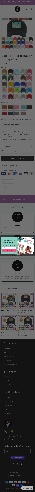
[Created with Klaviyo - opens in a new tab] (17, 254)
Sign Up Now (9, 250)
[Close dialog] (33, 238)
